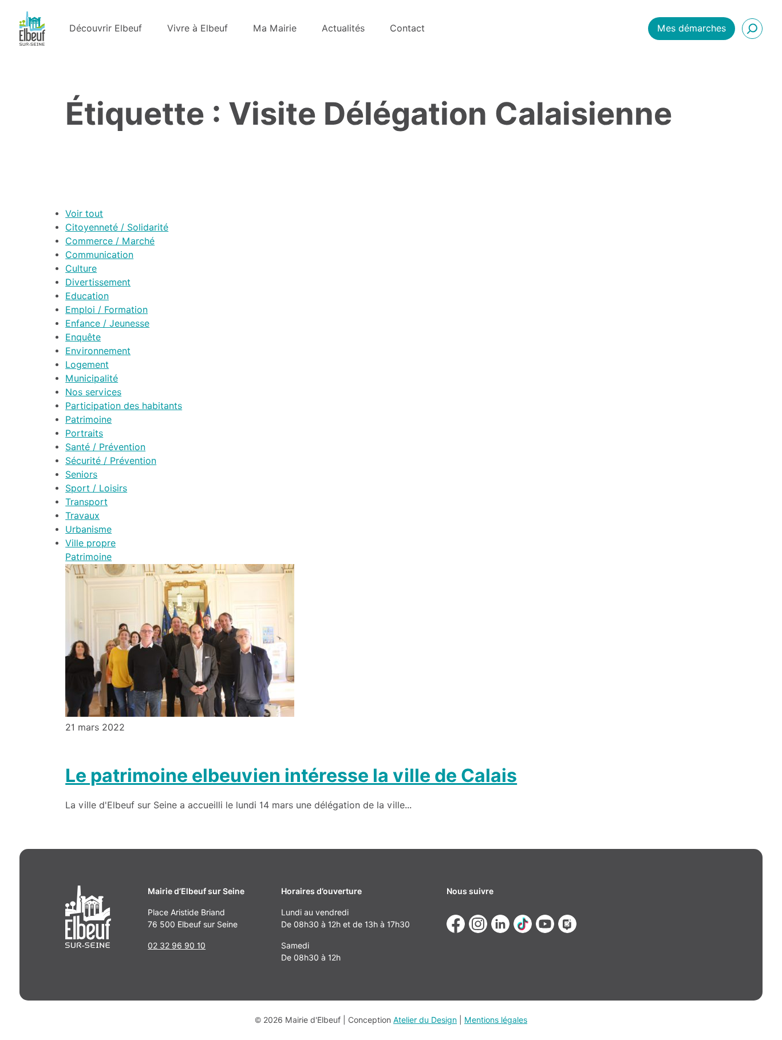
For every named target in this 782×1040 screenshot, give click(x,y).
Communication (99, 254)
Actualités (343, 28)
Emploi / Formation (106, 309)
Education (87, 296)
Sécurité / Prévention (110, 460)
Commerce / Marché (110, 241)
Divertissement (98, 282)
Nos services (93, 392)
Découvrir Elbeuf (105, 28)
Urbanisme (88, 529)
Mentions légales (495, 1020)
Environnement (98, 351)
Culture (81, 268)
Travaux (82, 515)
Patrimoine (88, 419)
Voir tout (84, 213)
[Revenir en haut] (757, 1015)
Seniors (81, 474)
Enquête (83, 337)
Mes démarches (691, 28)
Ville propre (90, 543)
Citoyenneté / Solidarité (116, 227)
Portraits (84, 433)
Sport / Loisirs (96, 488)
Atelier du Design (425, 1020)
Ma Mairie (275, 28)
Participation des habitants (123, 405)
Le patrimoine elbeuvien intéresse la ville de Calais (291, 775)
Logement (87, 364)
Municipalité (91, 378)
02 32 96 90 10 (177, 945)
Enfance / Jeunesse (107, 323)
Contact (407, 28)
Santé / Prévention (105, 447)
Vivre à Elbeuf (197, 28)
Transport (86, 502)
